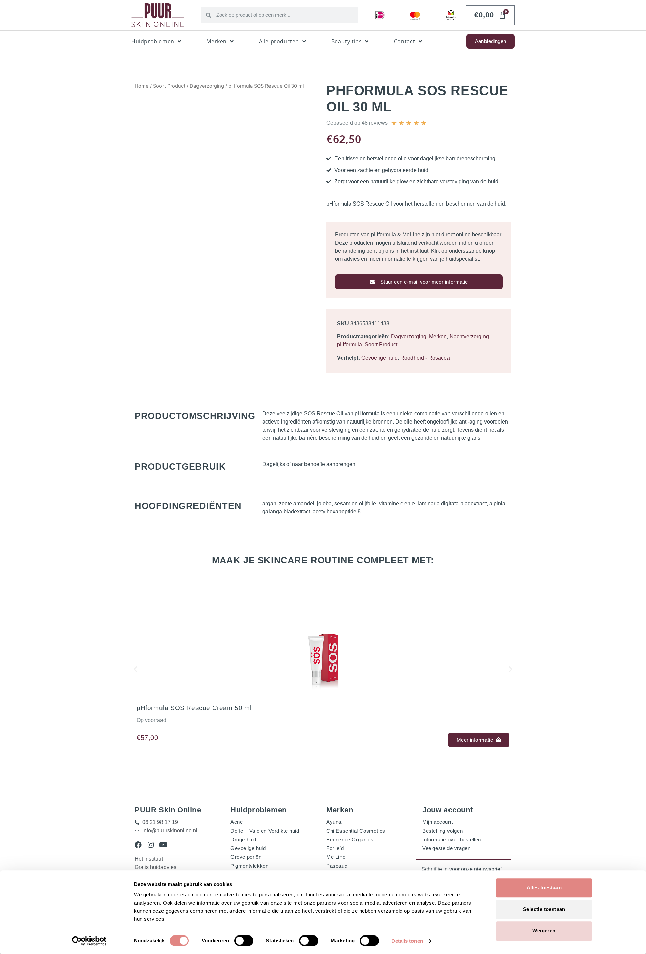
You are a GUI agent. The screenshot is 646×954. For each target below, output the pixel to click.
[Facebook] (138, 844)
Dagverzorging (207, 86)
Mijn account (437, 822)
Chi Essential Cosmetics (355, 831)
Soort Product (169, 86)
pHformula (349, 344)
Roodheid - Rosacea (425, 358)
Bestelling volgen (442, 831)
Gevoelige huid (379, 358)
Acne (236, 822)
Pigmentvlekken (249, 866)
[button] (135, 669)
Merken (216, 41)
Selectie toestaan (544, 909)
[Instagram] (150, 844)
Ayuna (334, 822)
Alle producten (279, 41)
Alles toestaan (544, 887)
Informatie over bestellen (451, 839)
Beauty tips (346, 41)
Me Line (335, 857)
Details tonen (407, 941)
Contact (404, 41)
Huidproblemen (152, 41)
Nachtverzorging (469, 336)
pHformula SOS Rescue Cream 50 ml (194, 707)
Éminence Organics (349, 839)
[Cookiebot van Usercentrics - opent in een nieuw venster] (89, 941)
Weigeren (543, 930)
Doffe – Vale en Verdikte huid (264, 831)
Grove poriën (245, 857)
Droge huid (243, 839)
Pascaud (336, 866)
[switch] (243, 940)
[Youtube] (163, 844)
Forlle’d (335, 848)
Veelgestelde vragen (446, 848)
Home (142, 86)
